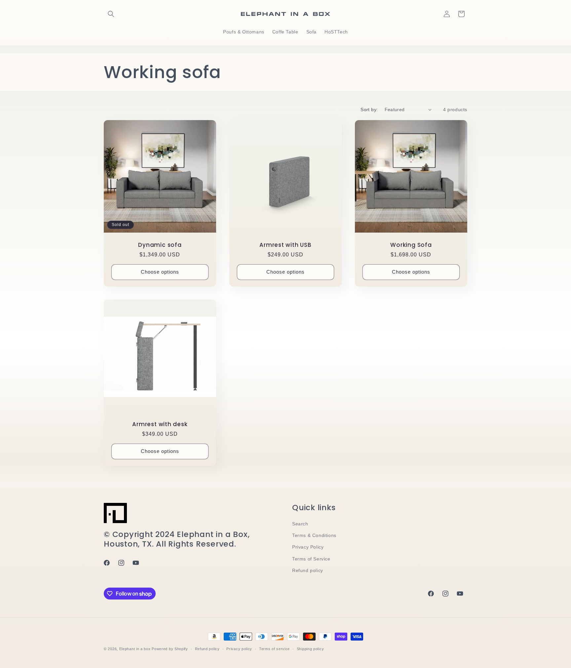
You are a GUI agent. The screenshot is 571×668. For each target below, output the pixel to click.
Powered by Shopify (170, 649)
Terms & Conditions (314, 535)
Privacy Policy (308, 547)
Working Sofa (411, 245)
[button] (111, 14)
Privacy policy (239, 649)
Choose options (160, 272)
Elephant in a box (135, 649)
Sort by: (369, 109)
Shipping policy (310, 649)
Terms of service (274, 649)
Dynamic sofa (159, 245)
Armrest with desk (159, 424)
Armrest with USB (285, 245)
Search (300, 523)
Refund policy (307, 570)
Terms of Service (311, 558)
